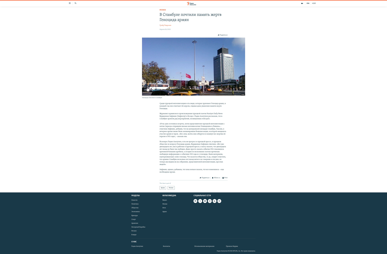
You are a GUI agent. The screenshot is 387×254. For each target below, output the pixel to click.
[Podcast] (219, 201)
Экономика (135, 212)
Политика (135, 204)
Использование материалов (204, 246)
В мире (133, 235)
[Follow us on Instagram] (210, 201)
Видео (164, 200)
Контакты (166, 246)
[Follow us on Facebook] (195, 201)
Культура (134, 215)
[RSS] (214, 201)
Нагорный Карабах (138, 227)
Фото (164, 208)
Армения (134, 223)
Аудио (164, 212)
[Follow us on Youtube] (205, 201)
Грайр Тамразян (165, 25)
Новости (134, 200)
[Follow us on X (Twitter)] (200, 201)
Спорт (133, 219)
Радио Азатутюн (137, 246)
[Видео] (302, 3)
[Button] (222, 35)
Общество (134, 208)
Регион (163, 10)
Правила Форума (232, 246)
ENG (308, 3)
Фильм (164, 204)
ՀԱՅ (314, 3)
